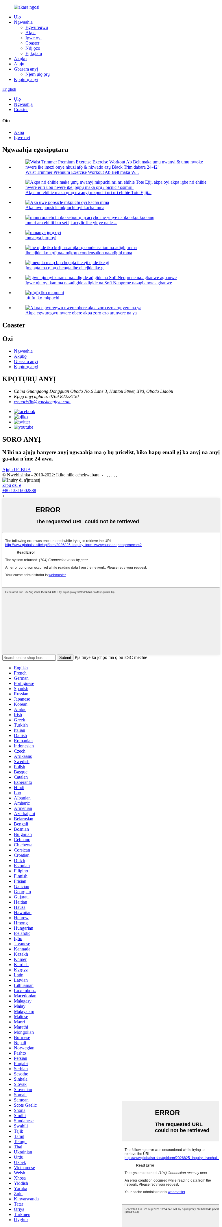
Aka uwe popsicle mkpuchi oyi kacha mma (64, 207)
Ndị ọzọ (32, 48)
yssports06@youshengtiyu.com (42, 401)
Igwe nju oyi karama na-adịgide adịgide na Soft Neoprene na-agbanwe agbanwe (98, 282)
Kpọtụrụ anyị (26, 79)
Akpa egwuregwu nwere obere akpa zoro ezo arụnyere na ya (81, 312)
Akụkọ (20, 58)
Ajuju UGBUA (16, 469)
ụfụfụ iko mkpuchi (42, 297)
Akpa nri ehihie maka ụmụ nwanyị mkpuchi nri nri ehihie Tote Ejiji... (88, 192)
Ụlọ (17, 16)
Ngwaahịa (23, 22)
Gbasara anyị (26, 69)
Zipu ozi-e (11, 485)
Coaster (32, 42)
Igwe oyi (33, 37)
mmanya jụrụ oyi (40, 237)
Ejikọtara (33, 53)
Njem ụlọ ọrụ (37, 74)
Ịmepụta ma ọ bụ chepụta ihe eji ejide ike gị (65, 267)
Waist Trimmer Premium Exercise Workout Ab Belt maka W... (82, 172)
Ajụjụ (19, 63)
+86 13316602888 (19, 490)
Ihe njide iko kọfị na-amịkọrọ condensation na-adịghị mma (78, 252)
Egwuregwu (36, 27)
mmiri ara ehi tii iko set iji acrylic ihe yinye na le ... (71, 222)
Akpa (30, 32)
